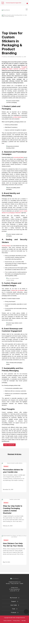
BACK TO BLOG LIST (9, 444)
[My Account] (25, 2)
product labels (17, 117)
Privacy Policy (16, 620)
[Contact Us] (26, 611)
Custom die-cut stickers (17, 290)
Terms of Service (7, 620)
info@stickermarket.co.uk (14, 581)
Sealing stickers (6, 245)
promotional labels (18, 157)
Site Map (24, 620)
